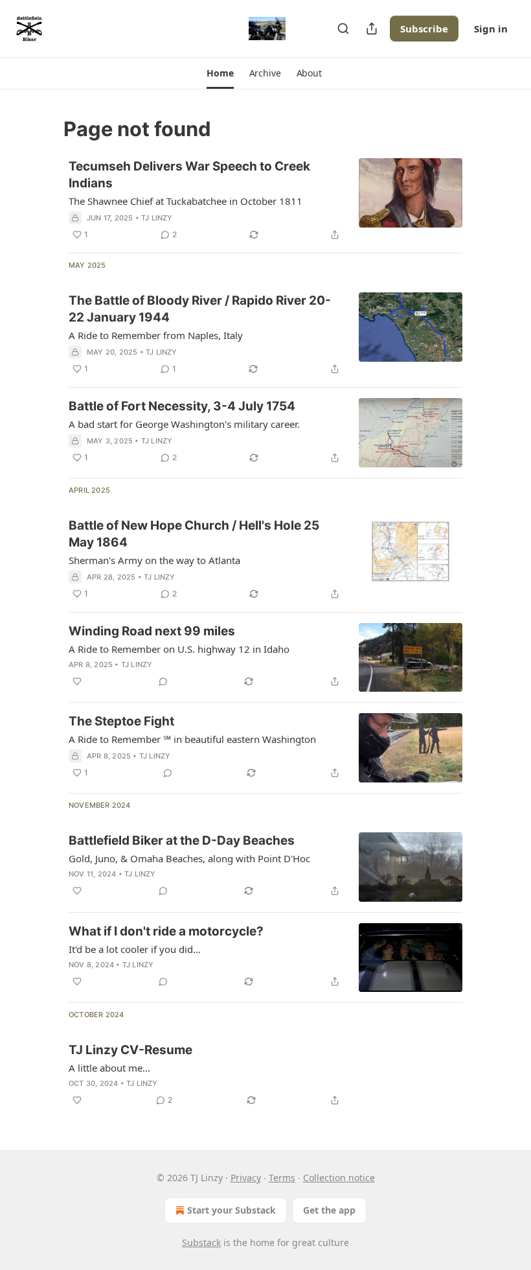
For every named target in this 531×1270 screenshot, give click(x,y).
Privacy (246, 1177)
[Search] (343, 28)
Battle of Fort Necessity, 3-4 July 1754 (182, 406)
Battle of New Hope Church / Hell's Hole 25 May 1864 (194, 534)
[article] (265, 200)
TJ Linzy (157, 217)
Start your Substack (231, 1210)
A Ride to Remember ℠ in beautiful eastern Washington (192, 739)
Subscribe (424, 28)
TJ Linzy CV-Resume (130, 1049)
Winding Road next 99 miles (152, 631)
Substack (201, 1242)
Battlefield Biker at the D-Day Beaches (182, 840)
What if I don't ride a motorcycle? (166, 931)
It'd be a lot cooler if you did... (135, 949)
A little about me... (109, 1067)
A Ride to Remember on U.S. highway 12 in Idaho (179, 648)
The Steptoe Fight (121, 721)
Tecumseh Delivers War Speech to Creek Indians (189, 175)
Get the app (329, 1210)
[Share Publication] (372, 28)
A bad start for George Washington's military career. (184, 423)
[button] (220, 73)
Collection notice (339, 1177)
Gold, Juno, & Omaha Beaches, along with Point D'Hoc (189, 858)
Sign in (491, 28)
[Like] (77, 681)
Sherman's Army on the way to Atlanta (154, 560)
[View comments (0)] (163, 681)
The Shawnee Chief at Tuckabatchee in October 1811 (185, 200)
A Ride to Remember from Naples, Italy (156, 335)
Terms (282, 1177)
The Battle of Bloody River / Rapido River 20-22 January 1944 (200, 309)
